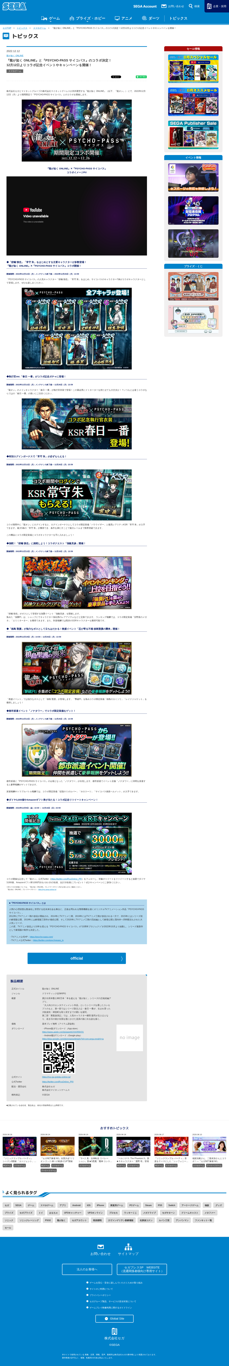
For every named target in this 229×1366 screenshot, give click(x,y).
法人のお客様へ (87, 1269)
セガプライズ (26, 1213)
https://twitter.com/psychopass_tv (48, 940)
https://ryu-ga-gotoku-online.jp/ (56, 1077)
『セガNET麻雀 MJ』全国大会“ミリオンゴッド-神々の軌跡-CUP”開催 (57, 1159)
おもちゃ (53, 1213)
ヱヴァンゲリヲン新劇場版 (120, 1220)
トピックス (178, 18)
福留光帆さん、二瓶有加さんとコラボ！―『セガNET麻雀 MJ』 (209, 1159)
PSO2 (48, 1220)
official (77, 958)
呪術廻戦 (97, 1220)
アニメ (127, 18)
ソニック (9, 1220)
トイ (41, 1213)
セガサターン (168, 1213)
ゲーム (54, 18)
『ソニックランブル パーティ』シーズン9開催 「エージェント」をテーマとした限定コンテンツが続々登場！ (20, 1160)
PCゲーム (7, 1166)
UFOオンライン (95, 1213)
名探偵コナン (146, 1220)
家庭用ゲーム (116, 1205)
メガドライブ (149, 1213)
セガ (7, 1205)
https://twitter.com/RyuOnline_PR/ (58, 1082)
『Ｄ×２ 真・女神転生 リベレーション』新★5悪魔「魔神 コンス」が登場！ (95, 1160)
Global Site (117, 1318)
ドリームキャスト (189, 1213)
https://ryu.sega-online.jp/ (47, 889)
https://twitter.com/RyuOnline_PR (66, 879)
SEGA (18, 1205)
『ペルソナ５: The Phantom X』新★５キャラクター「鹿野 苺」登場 (132, 1159)
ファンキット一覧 (203, 1220)
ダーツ (154, 18)
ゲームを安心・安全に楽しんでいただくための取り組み (116, 1283)
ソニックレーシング (29, 1220)
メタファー (210, 1213)
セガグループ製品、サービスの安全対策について (113, 1301)
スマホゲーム (39, 28)
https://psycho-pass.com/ (41, 937)
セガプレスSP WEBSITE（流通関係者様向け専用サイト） (142, 1269)
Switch (171, 1205)
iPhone (100, 1205)
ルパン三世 (164, 1220)
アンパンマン (182, 1220)
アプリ (63, 1205)
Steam (148, 1205)
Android (76, 1205)
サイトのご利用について (101, 1289)
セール (8, 1228)
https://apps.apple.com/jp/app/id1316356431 (63, 1032)
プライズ (9, 1213)
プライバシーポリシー (100, 1295)
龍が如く (61, 1220)
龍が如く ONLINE (14, 56)
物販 (207, 1205)
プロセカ (113, 1213)
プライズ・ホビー (90, 18)
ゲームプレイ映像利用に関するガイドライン (111, 1308)
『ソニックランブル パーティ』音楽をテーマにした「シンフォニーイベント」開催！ (171, 1160)
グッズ (218, 1205)
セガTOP (7, 28)
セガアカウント (79, 1220)
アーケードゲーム (48, 1170)
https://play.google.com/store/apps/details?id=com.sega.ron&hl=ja (73, 1039)
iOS (89, 1205)
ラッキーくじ (130, 1213)
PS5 (160, 1205)
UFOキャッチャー (72, 1213)
